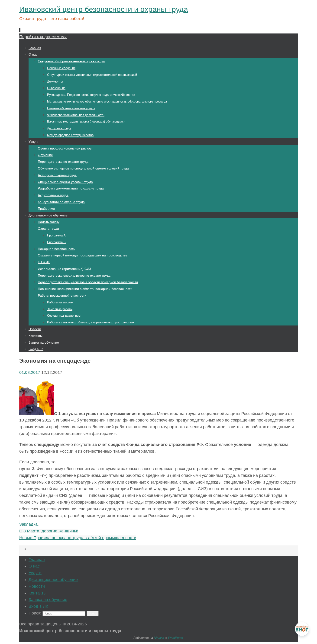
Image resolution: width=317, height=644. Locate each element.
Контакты (37, 593)
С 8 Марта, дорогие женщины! (48, 531)
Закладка (28, 524)
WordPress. (176, 638)
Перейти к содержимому (43, 36)
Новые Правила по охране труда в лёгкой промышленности (77, 537)
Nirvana (159, 638)
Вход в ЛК (38, 606)
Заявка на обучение (48, 599)
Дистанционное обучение (53, 579)
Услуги (35, 573)
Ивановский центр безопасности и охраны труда (103, 9)
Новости (37, 586)
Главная (37, 559)
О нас (34, 566)
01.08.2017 (29, 372)
